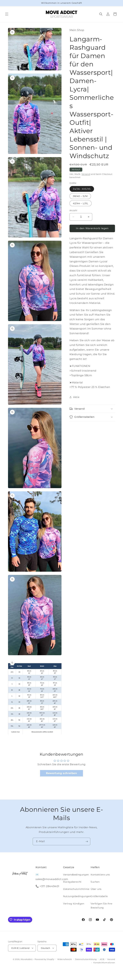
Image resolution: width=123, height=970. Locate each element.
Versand (86, 174)
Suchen (95, 881)
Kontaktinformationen (104, 963)
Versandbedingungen (76, 874)
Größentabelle (99, 896)
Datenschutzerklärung (86, 959)
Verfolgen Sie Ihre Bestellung (101, 905)
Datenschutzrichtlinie (76, 889)
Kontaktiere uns (100, 874)
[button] (6, 14)
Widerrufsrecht (64, 959)
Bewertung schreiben (61, 773)
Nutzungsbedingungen (77, 896)
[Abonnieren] (86, 841)
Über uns (96, 889)
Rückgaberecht (72, 881)
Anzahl (73, 210)
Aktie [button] (76, 397)
